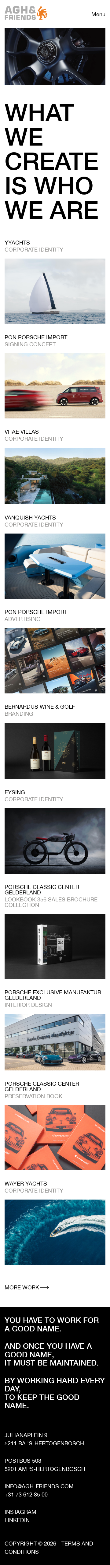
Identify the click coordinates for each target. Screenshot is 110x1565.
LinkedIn (17, 1520)
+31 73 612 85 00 (26, 1494)
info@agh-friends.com (39, 1486)
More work (22, 1287)
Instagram (20, 1512)
